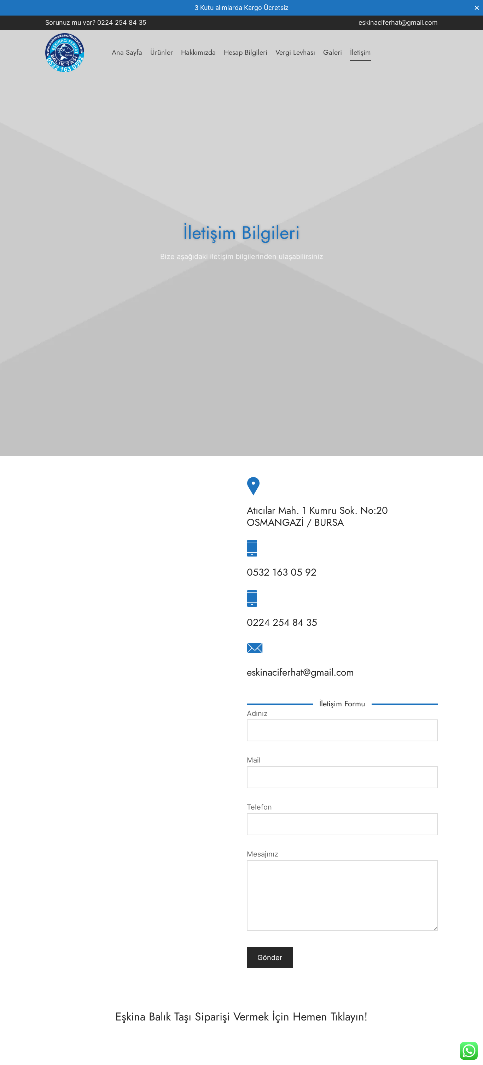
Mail (254, 760)
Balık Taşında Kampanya (291, 7)
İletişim (360, 52)
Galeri (332, 52)
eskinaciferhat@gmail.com (398, 22)
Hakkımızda (198, 52)
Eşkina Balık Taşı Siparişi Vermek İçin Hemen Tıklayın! (241, 1016)
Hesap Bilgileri (245, 52)
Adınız (257, 713)
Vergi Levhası (295, 52)
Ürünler (161, 52)
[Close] (476, 7)
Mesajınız (262, 854)
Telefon (259, 807)
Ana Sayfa (127, 52)
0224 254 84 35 (122, 22)
